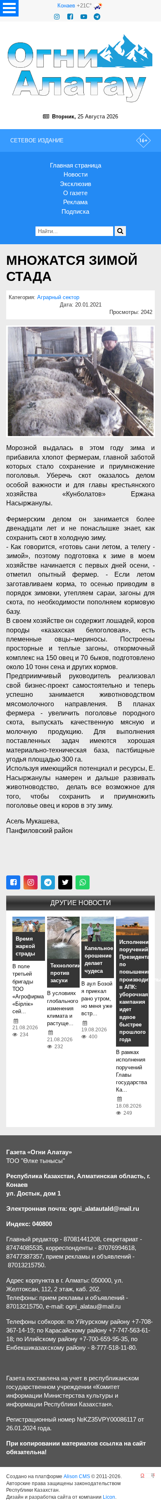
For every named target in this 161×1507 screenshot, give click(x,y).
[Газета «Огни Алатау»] (80, 68)
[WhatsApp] (83, 882)
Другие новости (80, 902)
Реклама (75, 201)
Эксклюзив (75, 183)
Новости (76, 174)
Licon (109, 1497)
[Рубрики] (9, 8)
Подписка (75, 211)
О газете (75, 192)
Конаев (66, 5)
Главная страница (75, 165)
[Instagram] (57, 16)
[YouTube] (83, 16)
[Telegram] (97, 16)
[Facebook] (70, 16)
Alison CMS (77, 1476)
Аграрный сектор (58, 297)
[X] (65, 882)
